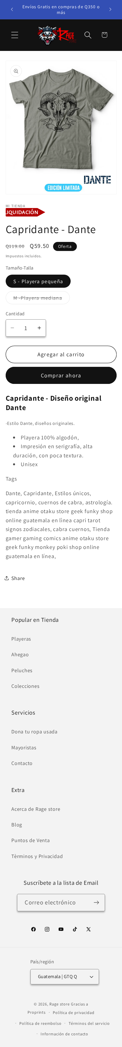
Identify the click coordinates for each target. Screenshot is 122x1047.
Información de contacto (64, 1033)
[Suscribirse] (97, 902)
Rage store (59, 1004)
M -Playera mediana (41, 299)
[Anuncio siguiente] (110, 9)
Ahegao (20, 654)
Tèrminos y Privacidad (37, 856)
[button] (15, 35)
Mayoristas (24, 747)
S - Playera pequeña (38, 281)
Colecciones (25, 685)
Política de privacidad (73, 1012)
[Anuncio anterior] (12, 9)
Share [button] (18, 578)
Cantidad (15, 313)
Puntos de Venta (30, 840)
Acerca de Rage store (35, 808)
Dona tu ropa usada (34, 731)
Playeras (21, 638)
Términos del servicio (89, 1023)
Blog (16, 824)
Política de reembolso (40, 1023)
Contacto (22, 763)
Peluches (22, 670)
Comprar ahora (61, 375)
